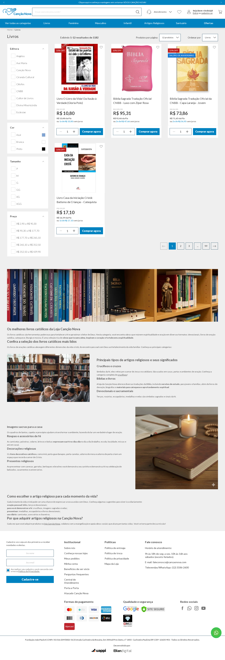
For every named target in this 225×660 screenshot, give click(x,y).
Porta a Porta (71, 587)
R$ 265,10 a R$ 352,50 (28, 244)
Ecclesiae (21, 112)
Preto (19, 149)
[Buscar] (138, 12)
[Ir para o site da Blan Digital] (122, 651)
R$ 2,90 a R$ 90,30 (26, 223)
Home (10, 29)
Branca (20, 142)
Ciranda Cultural (25, 77)
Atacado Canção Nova (76, 593)
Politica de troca (113, 553)
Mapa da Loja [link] (112, 563)
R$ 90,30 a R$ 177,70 (27, 230)
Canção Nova (23, 70)
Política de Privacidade (29, 571)
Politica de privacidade (117, 558)
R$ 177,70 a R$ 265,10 (28, 237)
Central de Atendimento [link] (71, 581)
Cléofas (20, 84)
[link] (46, 23)
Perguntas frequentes (76, 574)
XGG (19, 204)
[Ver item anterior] (3, 2)
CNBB (19, 91)
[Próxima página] (214, 246)
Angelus (20, 56)
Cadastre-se (30, 579)
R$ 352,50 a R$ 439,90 (28, 251)
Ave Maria (21, 63)
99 (206, 245)
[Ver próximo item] (221, 2)
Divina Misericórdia (26, 105)
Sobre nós (69, 547)
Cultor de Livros (25, 98)
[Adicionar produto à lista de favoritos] (101, 47)
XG (18, 196)
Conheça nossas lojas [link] (76, 553)
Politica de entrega (115, 547)
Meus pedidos (72, 558)
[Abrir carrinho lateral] (220, 12)
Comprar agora (91, 131)
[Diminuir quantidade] (61, 131)
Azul (18, 135)
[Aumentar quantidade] (74, 131)
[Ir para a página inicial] (12, 12)
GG (18, 189)
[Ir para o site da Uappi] (99, 651)
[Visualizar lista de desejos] (179, 12)
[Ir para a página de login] (189, 12)
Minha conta (71, 563)
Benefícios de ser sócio (76, 569)
